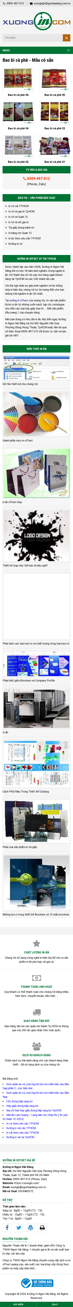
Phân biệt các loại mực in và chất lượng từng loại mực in (36, 643)
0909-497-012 (15, 3)
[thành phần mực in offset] (36, 414)
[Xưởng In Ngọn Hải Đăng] (36, 21)
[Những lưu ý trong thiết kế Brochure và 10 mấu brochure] (36, 882)
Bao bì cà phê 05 (54, 95)
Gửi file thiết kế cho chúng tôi (20, 384)
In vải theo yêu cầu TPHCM (22, 1132)
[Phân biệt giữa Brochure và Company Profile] (36, 664)
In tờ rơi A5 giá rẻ (18, 222)
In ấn (5, 732)
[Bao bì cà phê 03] (54, 113)
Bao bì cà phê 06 (18, 95)
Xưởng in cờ (15, 243)
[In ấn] (36, 708)
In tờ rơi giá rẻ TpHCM (21, 211)
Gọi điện (18, 1304)
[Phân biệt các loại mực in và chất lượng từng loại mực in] (36, 606)
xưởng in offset (18, 300)
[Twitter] (18, 1227)
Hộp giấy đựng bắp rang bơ (22, 1106)
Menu (6, 50)
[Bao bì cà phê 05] (54, 80)
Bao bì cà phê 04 (18, 128)
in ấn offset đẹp (12, 502)
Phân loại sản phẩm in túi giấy (20, 847)
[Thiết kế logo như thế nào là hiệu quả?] (36, 535)
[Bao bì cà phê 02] (18, 147)
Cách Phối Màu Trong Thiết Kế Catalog (26, 791)
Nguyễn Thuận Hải (13, 1245)
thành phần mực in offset (18, 440)
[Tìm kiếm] (66, 37)
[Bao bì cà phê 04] (18, 113)
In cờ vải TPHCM (18, 206)
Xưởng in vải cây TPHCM (21, 1128)
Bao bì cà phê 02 (18, 161)
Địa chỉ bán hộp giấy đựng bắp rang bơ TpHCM (33, 1110)
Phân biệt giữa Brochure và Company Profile (29, 680)
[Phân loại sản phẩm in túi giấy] (36, 821)
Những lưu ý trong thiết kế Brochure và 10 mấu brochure (36, 914)
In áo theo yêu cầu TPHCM (24, 238)
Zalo (55, 1304)
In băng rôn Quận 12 (20, 233)
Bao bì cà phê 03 (54, 128)
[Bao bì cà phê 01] (54, 147)
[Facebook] (7, 1227)
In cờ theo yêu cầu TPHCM (22, 1123)
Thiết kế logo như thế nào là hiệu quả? (25, 565)
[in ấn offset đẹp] (36, 473)
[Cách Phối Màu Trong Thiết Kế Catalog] (36, 764)
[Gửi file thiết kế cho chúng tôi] (36, 368)
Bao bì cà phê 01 (54, 161)
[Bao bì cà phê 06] (18, 80)
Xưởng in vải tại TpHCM (20, 1137)
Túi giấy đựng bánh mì (21, 227)
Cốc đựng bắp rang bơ (19, 1101)
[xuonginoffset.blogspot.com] (42, 1227)
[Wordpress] (30, 1227)
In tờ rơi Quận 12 (18, 216)
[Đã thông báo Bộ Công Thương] (36, 1283)
